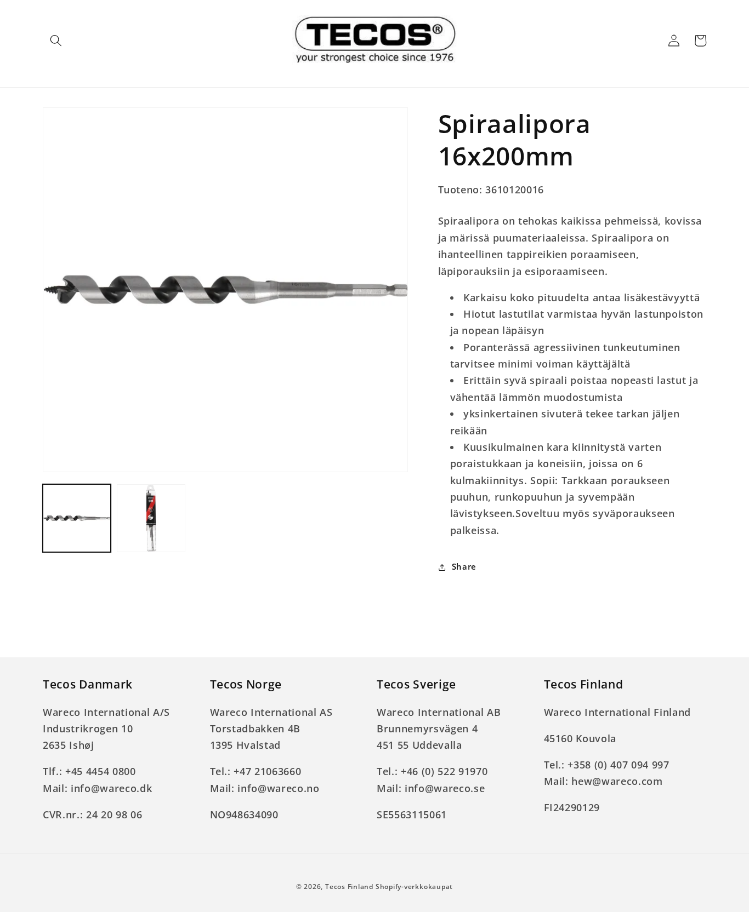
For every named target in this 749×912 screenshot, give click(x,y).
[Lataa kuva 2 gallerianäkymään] (151, 518)
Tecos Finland (349, 886)
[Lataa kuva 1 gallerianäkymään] (77, 518)
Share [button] (464, 566)
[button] (56, 40)
